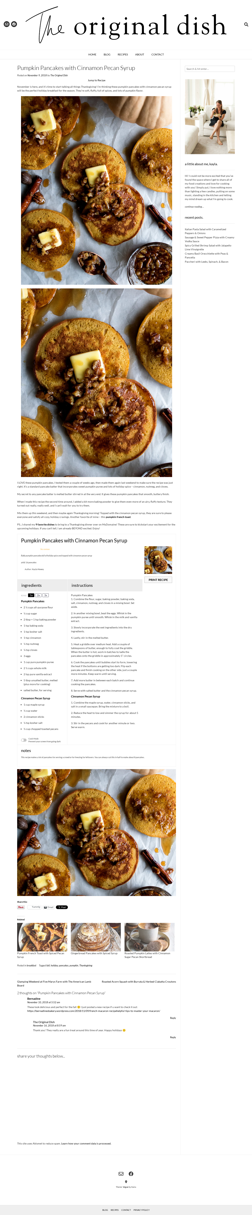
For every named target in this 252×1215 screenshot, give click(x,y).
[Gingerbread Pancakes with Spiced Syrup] (96, 937)
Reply (173, 1018)
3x (45, 595)
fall (48, 965)
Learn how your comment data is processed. (86, 1143)
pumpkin (74, 965)
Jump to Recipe (96, 80)
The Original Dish (59, 75)
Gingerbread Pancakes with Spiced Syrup (94, 953)
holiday (54, 965)
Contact (157, 54)
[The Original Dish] (126, 25)
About (139, 54)
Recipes (123, 54)
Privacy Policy (142, 1210)
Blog (107, 54)
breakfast (31, 965)
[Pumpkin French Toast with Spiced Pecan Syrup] (42, 937)
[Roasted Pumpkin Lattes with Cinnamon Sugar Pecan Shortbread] (150, 937)
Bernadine (33, 998)
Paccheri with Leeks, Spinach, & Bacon (206, 261)
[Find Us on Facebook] (14, 24)
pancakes (63, 965)
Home (92, 54)
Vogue (125, 1187)
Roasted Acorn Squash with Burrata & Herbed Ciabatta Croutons (139, 981)
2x (38, 595)
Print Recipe (158, 579)
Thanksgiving (85, 965)
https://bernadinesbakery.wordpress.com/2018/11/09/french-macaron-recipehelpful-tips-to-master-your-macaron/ (93, 1010)
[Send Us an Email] (7, 24)
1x (31, 595)
